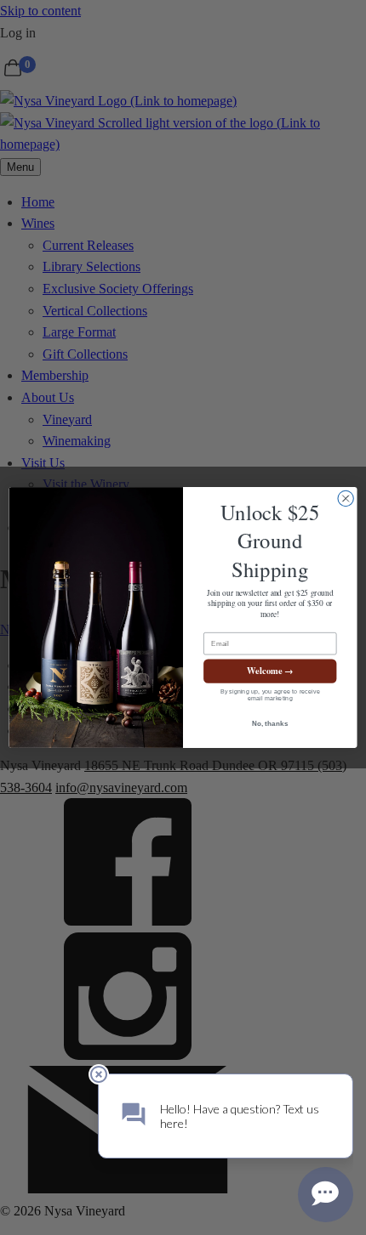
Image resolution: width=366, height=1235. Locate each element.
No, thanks (270, 724)
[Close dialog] (345, 498)
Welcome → (270, 671)
